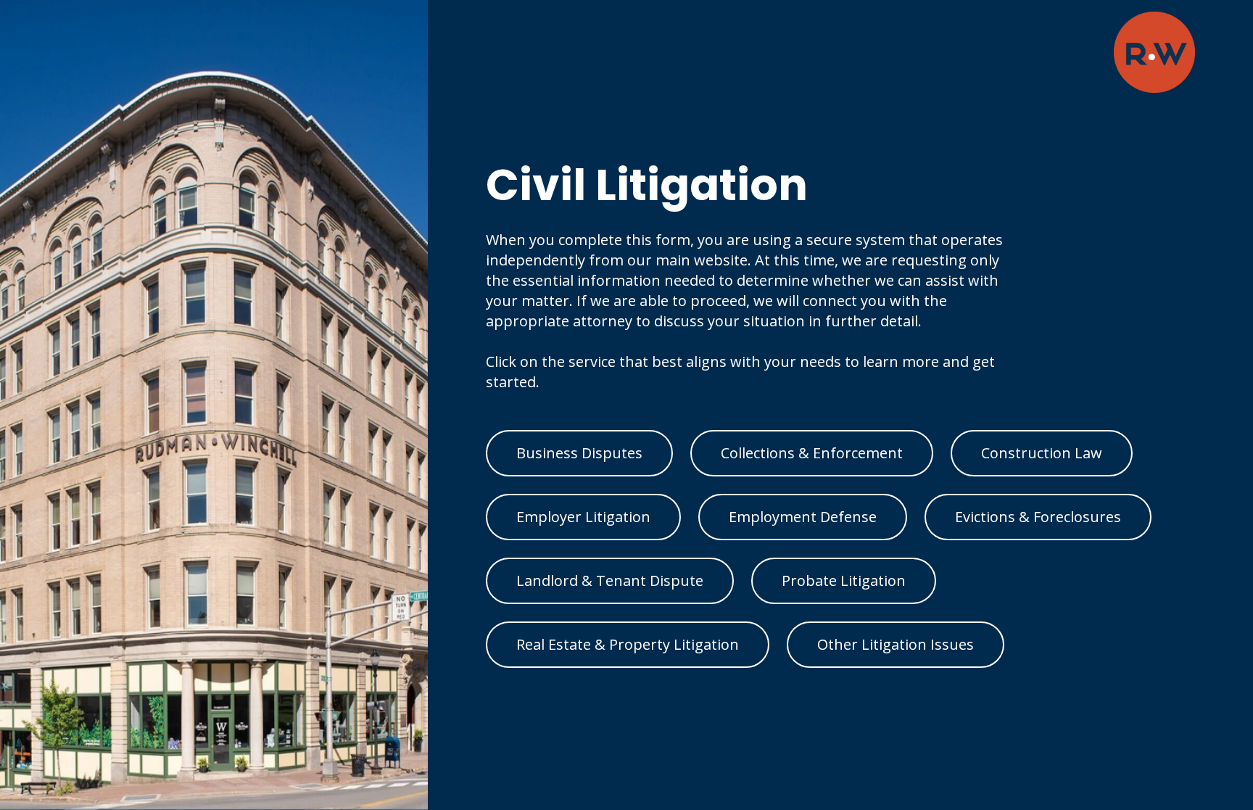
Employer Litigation (583, 516)
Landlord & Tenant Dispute (609, 580)
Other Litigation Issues (895, 644)
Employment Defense (803, 516)
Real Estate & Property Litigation (627, 644)
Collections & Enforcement (812, 453)
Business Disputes (579, 453)
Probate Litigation (844, 580)
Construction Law (1041, 453)
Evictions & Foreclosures (1038, 516)
